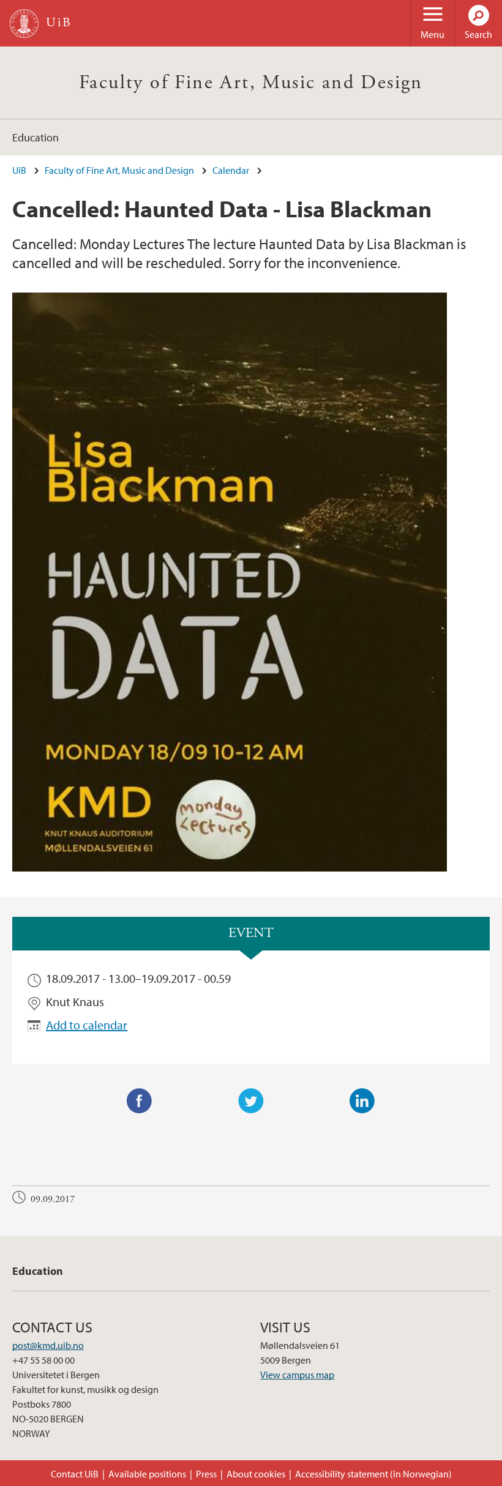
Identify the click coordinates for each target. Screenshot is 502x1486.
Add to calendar (86, 1024)
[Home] (24, 23)
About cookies (256, 1474)
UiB (19, 170)
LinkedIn (362, 1101)
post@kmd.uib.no (48, 1345)
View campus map (297, 1374)
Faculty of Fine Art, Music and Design (251, 82)
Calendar (230, 170)
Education (35, 137)
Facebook (139, 1101)
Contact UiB (75, 1474)
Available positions (147, 1474)
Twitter (251, 1101)
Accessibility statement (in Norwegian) (373, 1474)
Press (206, 1474)
